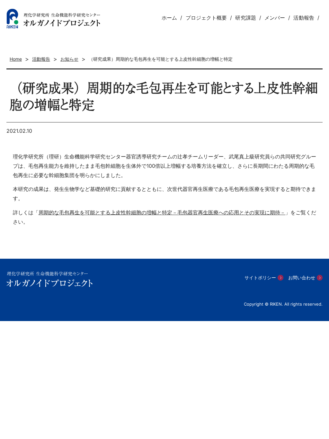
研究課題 (245, 17)
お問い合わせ (301, 277)
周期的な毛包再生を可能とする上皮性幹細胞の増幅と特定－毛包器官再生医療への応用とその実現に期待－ (162, 212)
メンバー (274, 17)
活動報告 (303, 17)
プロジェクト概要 (206, 17)
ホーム (169, 17)
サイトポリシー (260, 277)
